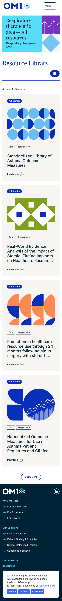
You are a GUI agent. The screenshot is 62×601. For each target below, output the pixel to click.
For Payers (13, 517)
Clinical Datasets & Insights (22, 544)
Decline (24, 591)
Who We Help (10, 500)
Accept (12, 591)
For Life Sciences (17, 506)
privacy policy (47, 585)
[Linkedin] (57, 491)
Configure (37, 591)
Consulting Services (18, 550)
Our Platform (10, 560)
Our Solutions (10, 527)
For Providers (15, 512)
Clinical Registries (17, 533)
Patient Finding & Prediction (22, 539)
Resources (8, 565)
